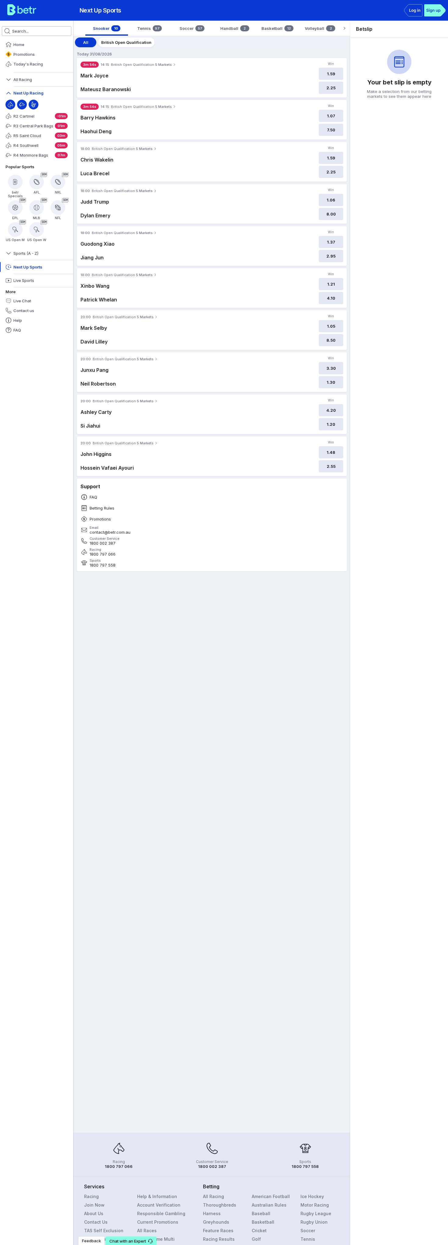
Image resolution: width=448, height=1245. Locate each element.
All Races (147, 1230)
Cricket (259, 1230)
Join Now (94, 1205)
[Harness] (33, 104)
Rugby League (315, 1213)
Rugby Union (314, 1222)
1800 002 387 (103, 543)
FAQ (93, 497)
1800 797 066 (103, 554)
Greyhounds (216, 1222)
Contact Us (96, 1222)
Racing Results (219, 1239)
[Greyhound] (22, 104)
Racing (91, 1196)
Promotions (100, 519)
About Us (93, 1213)
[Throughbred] (10, 104)
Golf (256, 1239)
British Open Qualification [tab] (126, 42)
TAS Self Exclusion (103, 1230)
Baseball (261, 1213)
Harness (212, 1213)
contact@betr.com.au (110, 532)
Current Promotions (157, 1222)
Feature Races (218, 1230)
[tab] (106, 28)
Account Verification (158, 1205)
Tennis (307, 1239)
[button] (131, 1240)
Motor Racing (314, 1205)
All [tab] (85, 42)
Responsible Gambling (161, 1213)
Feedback (91, 1240)
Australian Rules (269, 1205)
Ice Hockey (312, 1196)
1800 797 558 (103, 565)
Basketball (263, 1222)
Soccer (307, 1230)
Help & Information (157, 1196)
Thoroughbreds (219, 1205)
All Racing (213, 1196)
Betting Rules (102, 508)
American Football (271, 1196)
